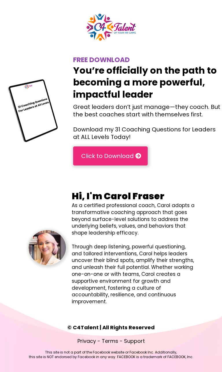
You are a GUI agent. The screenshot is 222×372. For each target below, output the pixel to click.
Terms (110, 341)
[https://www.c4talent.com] (111, 26)
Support (134, 341)
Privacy (86, 341)
